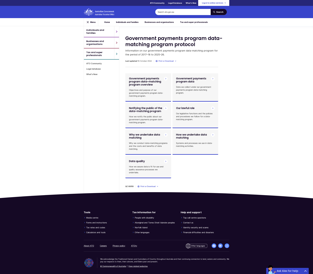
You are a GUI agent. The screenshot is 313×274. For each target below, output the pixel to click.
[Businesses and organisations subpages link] (116, 42)
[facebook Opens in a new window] (214, 245)
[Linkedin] (220, 245)
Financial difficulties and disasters (198, 232)
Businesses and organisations (159, 22)
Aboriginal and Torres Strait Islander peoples (155, 222)
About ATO (89, 246)
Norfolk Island (141, 227)
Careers (103, 246)
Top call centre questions (194, 218)
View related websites (138, 266)
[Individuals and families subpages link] (116, 31)
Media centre (92, 218)
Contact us (188, 222)
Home (107, 22)
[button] (166, 61)
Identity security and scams (195, 227)
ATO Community (157, 3)
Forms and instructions (96, 222)
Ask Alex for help (287, 271)
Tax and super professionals (194, 22)
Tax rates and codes (95, 227)
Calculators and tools (96, 232)
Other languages (142, 232)
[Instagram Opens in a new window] (227, 245)
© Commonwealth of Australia (113, 266)
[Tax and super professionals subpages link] (116, 53)
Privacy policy (119, 246)
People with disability (144, 218)
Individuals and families (127, 22)
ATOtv (134, 246)
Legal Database (175, 3)
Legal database (93, 69)
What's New (191, 3)
